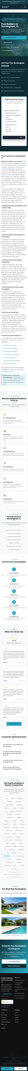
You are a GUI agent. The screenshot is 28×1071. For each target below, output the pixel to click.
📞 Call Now (7, 1068)
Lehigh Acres (18, 836)
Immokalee (14, 820)
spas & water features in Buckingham (12, 360)
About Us (17, 1015)
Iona (5, 849)
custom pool (4, 163)
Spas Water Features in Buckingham (14, 546)
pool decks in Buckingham (9, 357)
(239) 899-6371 (18, 377)
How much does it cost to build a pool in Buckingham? (13, 745)
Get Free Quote (8, 42)
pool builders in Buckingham (9, 345)
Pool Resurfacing (18, 986)
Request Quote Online (14, 966)
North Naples (20, 798)
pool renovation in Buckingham (10, 348)
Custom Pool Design (19, 998)
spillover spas (14, 169)
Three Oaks (6, 833)
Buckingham (6, 856)
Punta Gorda (9, 859)
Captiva (13, 843)
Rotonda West (7, 865)
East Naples (9, 801)
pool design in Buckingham (9, 363)
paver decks (4, 169)
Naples (6, 798)
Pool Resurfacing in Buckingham (14, 536)
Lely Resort (12, 811)
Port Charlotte (18, 859)
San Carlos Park (18, 830)
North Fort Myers (8, 840)
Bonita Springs (12, 369)
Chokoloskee (22, 824)
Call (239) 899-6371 (14, 724)
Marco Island (9, 814)
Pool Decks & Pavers (19, 993)
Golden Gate (18, 801)
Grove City (21, 865)
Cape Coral (9, 836)
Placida (14, 865)
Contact (16, 1017)
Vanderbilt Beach (10, 817)
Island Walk (6, 820)
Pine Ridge (14, 808)
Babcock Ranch (20, 856)
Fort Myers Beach (19, 840)
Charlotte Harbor (10, 862)
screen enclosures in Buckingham (11, 354)
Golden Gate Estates (10, 804)
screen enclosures (19, 167)
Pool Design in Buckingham (14, 549)
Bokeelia (15, 846)
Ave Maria (22, 820)
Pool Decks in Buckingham (14, 542)
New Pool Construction (20, 980)
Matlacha (22, 846)
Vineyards (22, 808)
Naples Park (19, 804)
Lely (6, 811)
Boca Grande (14, 868)
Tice (20, 852)
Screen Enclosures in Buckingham (14, 539)
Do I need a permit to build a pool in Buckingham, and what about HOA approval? (12, 753)
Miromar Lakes (9, 371)
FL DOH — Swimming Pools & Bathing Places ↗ (14, 874)
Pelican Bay (6, 808)
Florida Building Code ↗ (14, 872)
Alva (13, 856)
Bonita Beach (20, 369)
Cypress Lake (12, 849)
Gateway (14, 833)
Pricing (16, 1019)
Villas (8, 852)
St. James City (7, 846)
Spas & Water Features (20, 995)
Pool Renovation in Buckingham (14, 533)
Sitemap (16, 1022)
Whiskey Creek (21, 849)
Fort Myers (21, 833)
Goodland (14, 824)
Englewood (19, 862)
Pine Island (20, 843)
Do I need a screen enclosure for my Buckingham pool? (13, 761)
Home (2, 10)
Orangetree (19, 817)
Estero (3, 371)
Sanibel (7, 843)
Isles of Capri (18, 814)
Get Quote (20, 1068)
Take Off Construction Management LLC (16, 1063)
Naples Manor (20, 811)
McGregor (14, 852)
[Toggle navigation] (25, 7)
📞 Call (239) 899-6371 (10, 37)
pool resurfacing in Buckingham (10, 351)
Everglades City (6, 824)
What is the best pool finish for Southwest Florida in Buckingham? (12, 768)
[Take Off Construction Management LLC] (7, 1002)
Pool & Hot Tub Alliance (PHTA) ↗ (14, 877)
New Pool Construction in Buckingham (14, 530)
